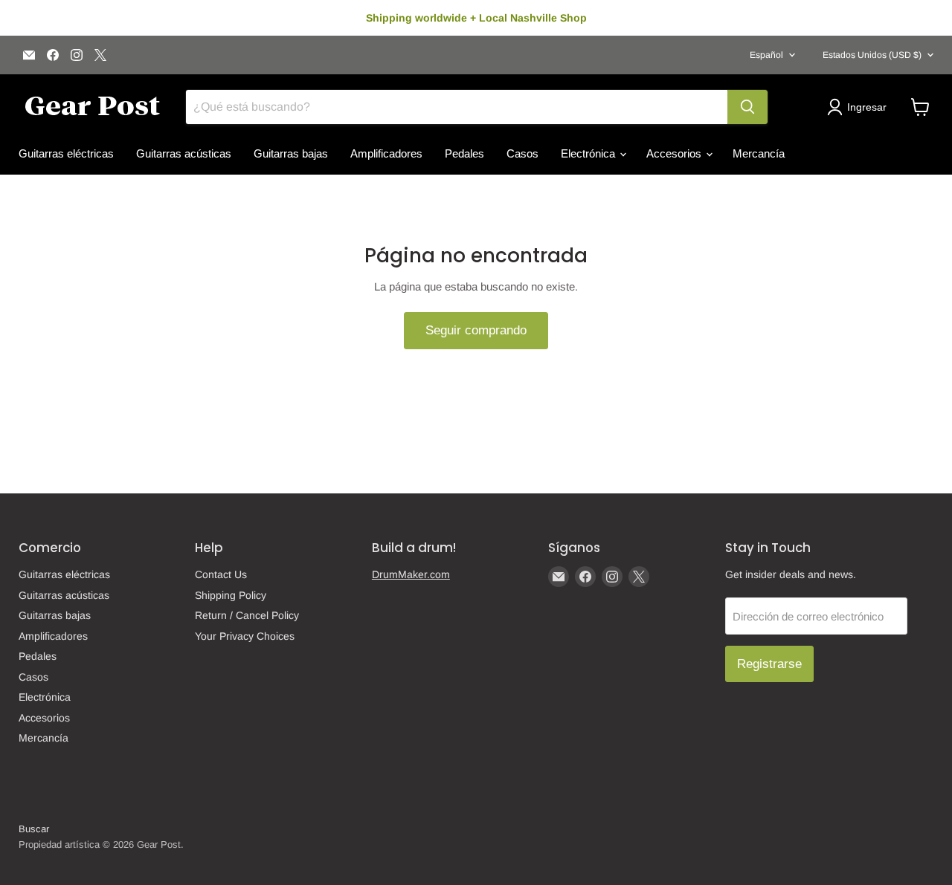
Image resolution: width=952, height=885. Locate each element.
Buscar (34, 828)
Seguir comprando (476, 330)
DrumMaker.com (411, 574)
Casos (522, 153)
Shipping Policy (230, 595)
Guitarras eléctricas (66, 153)
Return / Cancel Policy (247, 615)
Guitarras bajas (291, 153)
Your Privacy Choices (245, 636)
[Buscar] (747, 107)
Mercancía (759, 153)
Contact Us (221, 574)
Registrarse (769, 664)
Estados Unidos (872, 55)
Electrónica (589, 153)
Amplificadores (386, 153)
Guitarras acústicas (183, 153)
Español (766, 55)
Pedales (464, 153)
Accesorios (675, 153)
